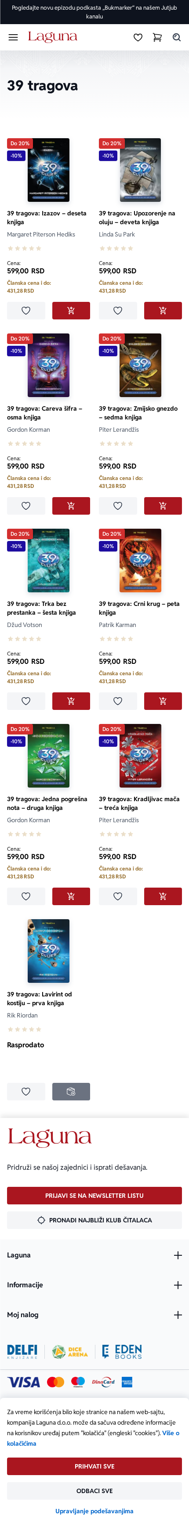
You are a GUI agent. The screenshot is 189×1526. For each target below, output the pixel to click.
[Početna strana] (54, 37)
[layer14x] (127, 1382)
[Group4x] (78, 1382)
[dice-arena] (70, 1352)
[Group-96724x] (103, 1382)
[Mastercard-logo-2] (55, 1382)
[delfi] (22, 1352)
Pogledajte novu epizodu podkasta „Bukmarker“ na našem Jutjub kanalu (94, 12)
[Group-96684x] (122, 1352)
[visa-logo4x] (23, 1382)
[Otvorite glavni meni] (13, 37)
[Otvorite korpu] (157, 37)
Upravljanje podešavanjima (94, 1511)
